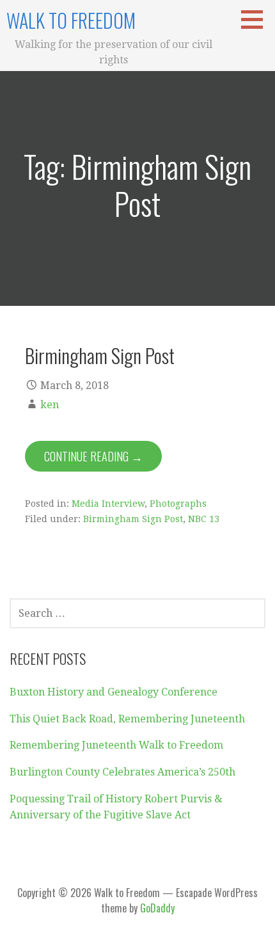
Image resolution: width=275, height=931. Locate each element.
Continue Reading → (93, 456)
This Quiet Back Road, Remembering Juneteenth (127, 719)
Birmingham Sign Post (100, 355)
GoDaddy (157, 908)
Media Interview (108, 503)
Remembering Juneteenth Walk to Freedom (116, 745)
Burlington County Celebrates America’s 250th (122, 772)
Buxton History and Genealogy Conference (113, 692)
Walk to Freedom (71, 20)
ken (49, 405)
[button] (256, 19)
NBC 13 (203, 519)
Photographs (178, 503)
